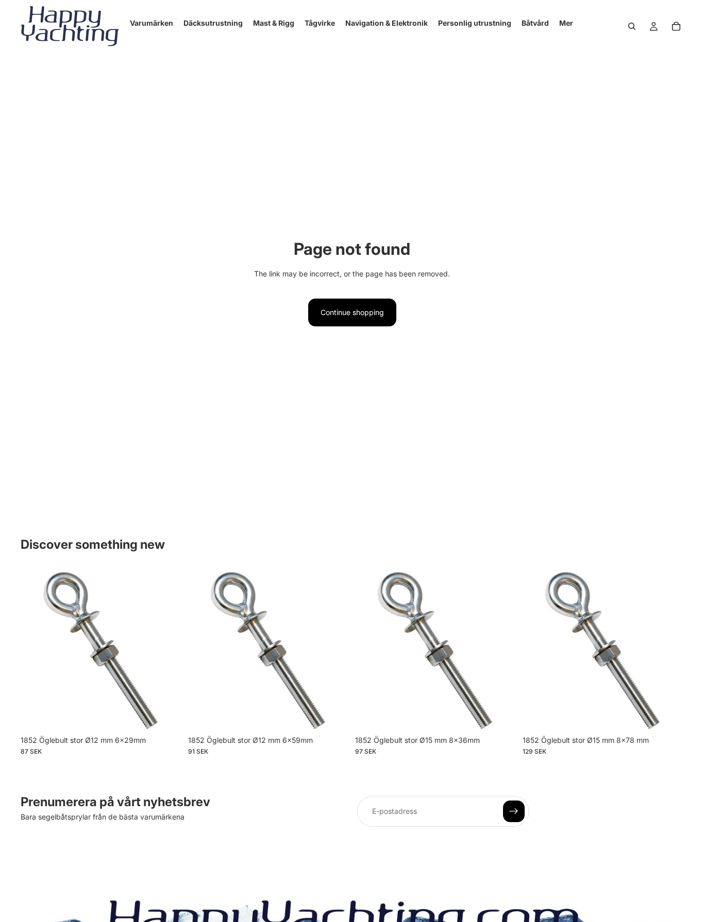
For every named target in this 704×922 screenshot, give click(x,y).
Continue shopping (352, 312)
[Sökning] (632, 26)
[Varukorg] (676, 26)
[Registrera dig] (514, 811)
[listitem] (566, 23)
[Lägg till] (166, 714)
